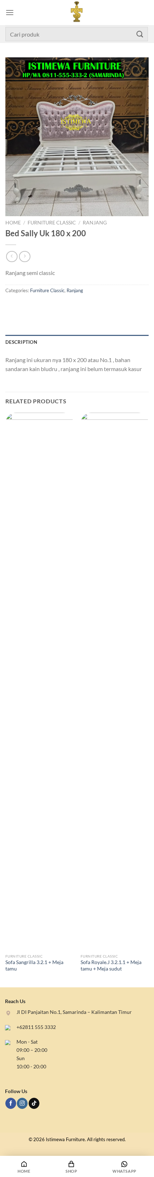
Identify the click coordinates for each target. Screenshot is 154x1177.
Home (13, 223)
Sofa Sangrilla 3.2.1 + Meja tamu (34, 965)
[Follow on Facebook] (10, 1103)
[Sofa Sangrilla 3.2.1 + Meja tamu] (39, 681)
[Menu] (9, 12)
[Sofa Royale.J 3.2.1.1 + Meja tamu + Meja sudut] (115, 681)
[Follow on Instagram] (22, 1103)
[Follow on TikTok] (34, 1103)
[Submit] (140, 34)
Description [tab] (21, 342)
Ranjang (95, 223)
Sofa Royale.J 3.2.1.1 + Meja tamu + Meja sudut (111, 965)
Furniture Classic (52, 223)
